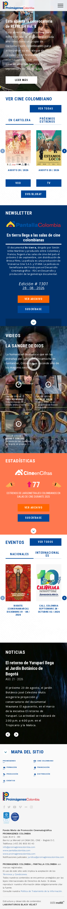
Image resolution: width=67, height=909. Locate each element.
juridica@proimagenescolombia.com (46, 857)
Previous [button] (2, 151)
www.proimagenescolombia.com (19, 854)
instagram (31, 807)
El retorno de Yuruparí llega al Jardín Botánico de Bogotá (30, 668)
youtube (15, 807)
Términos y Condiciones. (15, 874)
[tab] (20, 120)
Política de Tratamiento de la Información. (41, 891)
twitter (9, 807)
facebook (4, 807)
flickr (26, 807)
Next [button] (64, 151)
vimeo (20, 807)
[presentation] (20, 120)
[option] (33, 45)
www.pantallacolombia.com (16, 850)
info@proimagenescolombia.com (19, 847)
